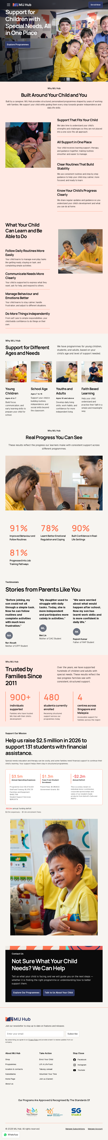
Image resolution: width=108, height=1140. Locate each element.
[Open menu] (8, 5)
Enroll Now (95, 5)
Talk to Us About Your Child (59, 992)
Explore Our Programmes (26, 992)
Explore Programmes (18, 44)
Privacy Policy (33, 1040)
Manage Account (95, 1129)
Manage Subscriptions (75, 1129)
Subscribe (73, 1034)
